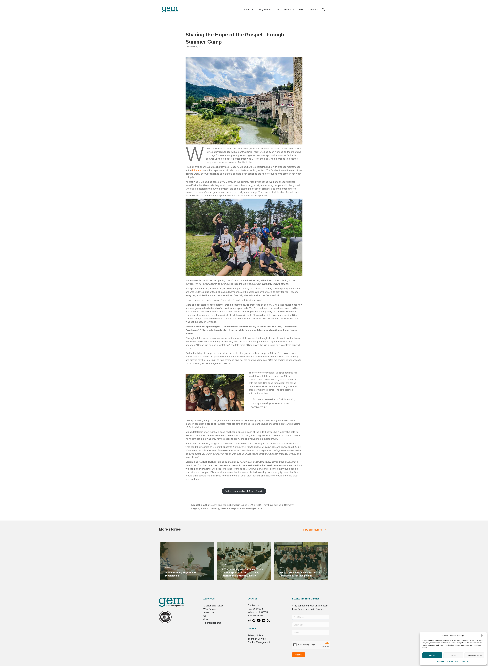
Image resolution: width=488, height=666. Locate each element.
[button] (483, 635)
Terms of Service (257, 638)
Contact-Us (465, 661)
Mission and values (213, 605)
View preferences (474, 655)
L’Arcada (196, 170)
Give (205, 619)
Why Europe (209, 609)
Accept (432, 655)
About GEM (209, 599)
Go (204, 616)
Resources (208, 612)
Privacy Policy (454, 661)
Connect (252, 599)
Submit (298, 654)
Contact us (253, 605)
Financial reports (212, 622)
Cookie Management (259, 642)
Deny (453, 655)
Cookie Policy (442, 661)
